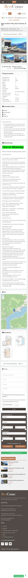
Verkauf (6, 66)
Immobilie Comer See (8, 537)
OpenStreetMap (23, 328)
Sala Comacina (12, 28)
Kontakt (5, 528)
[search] (9, 13)
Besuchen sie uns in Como (9, 532)
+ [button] (3, 296)
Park (5, 114)
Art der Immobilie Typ (7, 415)
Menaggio (10, 477)
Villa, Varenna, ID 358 (13, 462)
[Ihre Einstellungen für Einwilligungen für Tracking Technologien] (25, 575)
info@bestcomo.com (21, 18)
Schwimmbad (7, 112)
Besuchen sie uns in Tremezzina (10, 530)
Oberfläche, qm (5, 436)
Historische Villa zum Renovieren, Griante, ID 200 (16, 480)
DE (19, 13)
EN (17, 13)
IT (21, 13)
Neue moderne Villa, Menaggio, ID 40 (16, 474)
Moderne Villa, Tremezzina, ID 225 (16, 468)
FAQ (4, 535)
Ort (3, 420)
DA (24, 13)
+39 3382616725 (9, 18)
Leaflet (18, 328)
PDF (21, 34)
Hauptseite (5, 28)
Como (10, 20)
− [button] (3, 298)
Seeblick (6, 116)
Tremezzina (16, 20)
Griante (9, 483)
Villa (18, 28)
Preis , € (4, 425)
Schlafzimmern (5, 431)
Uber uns (5, 526)
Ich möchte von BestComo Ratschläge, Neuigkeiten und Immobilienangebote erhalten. (14, 400)
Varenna (9, 465)
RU (23, 13)
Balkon (5, 110)
